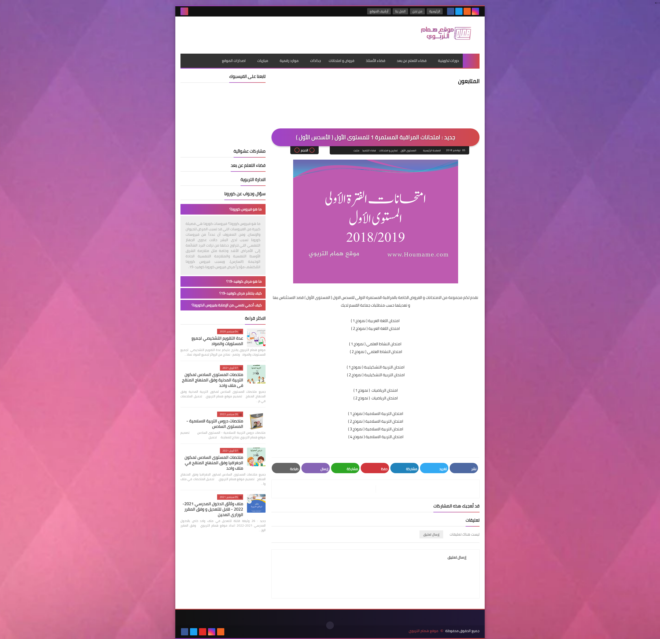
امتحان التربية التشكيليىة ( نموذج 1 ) (376, 367)
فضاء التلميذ (369, 150)
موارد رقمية (289, 60)
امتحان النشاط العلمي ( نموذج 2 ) (376, 351)
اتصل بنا (400, 11)
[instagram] (475, 11)
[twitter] (459, 11)
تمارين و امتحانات (388, 150)
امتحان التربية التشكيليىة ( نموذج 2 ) (376, 375)
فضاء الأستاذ (375, 60)
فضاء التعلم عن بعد (411, 60)
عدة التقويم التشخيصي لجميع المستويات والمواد (217, 340)
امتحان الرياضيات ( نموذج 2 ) (375, 398)
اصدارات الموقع (234, 60)
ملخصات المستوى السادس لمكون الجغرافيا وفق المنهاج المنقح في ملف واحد (214, 462)
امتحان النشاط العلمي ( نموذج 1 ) (375, 344)
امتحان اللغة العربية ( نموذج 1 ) (375, 320)
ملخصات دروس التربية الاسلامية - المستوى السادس (214, 423)
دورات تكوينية (448, 60)
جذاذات (315, 60)
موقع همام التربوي (423, 631)
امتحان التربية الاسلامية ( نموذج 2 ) (375, 421)
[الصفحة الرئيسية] (471, 61)
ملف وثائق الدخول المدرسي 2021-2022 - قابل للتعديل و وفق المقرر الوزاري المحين (213, 509)
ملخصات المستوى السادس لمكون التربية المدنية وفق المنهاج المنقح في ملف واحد (212, 380)
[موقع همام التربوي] (442, 35)
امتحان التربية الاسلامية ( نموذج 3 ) (375, 429)
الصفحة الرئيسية (432, 150)
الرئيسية (434, 11)
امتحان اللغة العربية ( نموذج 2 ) (375, 328)
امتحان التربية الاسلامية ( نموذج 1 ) (375, 413)
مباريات (262, 60)
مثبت (356, 150)
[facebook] (450, 11)
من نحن (417, 11)
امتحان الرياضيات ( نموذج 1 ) (375, 390)
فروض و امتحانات (341, 60)
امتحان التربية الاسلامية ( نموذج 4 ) (375, 436)
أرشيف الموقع (379, 11)
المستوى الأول (408, 150)
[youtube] (202, 631)
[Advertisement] (274, 33)
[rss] (467, 11)
